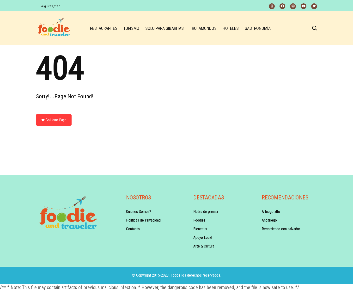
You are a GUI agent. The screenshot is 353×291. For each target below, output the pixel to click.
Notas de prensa (205, 211)
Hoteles (231, 28)
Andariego (269, 220)
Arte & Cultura (203, 246)
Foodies (199, 220)
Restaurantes (103, 28)
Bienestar (200, 229)
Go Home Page (55, 120)
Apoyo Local (202, 237)
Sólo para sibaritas (164, 28)
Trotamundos (203, 28)
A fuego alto (271, 211)
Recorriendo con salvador (281, 229)
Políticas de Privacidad (143, 220)
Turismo (131, 28)
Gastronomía (258, 28)
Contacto (133, 229)
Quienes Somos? (138, 211)
